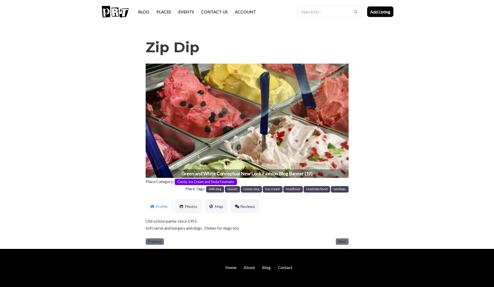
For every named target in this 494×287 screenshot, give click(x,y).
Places (163, 11)
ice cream (272, 189)
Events (186, 11)
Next (342, 241)
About (249, 267)
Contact (285, 267)
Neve (105, 280)
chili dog (215, 189)
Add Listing (380, 11)
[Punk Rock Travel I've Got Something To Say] (114, 12)
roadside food (317, 189)
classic (232, 189)
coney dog (251, 189)
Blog (143, 11)
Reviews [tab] (247, 206)
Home (230, 267)
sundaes (339, 189)
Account (245, 11)
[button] (161, 121)
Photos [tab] (191, 206)
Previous (154, 241)
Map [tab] (219, 206)
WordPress (145, 280)
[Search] (356, 12)
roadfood (293, 189)
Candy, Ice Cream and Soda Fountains (205, 182)
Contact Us (214, 11)
